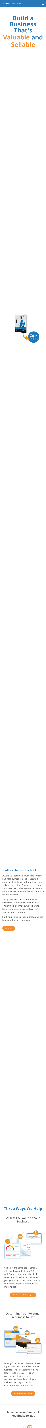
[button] (43, 4)
